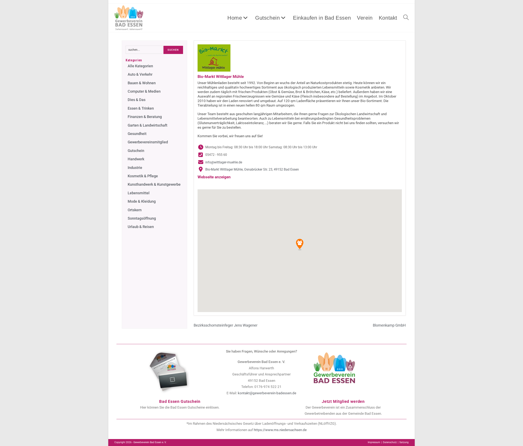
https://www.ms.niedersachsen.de (280, 430)
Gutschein (136, 150)
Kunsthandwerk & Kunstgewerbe (154, 184)
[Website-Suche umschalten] (406, 17)
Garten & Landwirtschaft (147, 125)
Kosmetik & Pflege (143, 176)
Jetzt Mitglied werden (343, 401)
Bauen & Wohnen (142, 83)
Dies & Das (136, 100)
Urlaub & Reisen (141, 227)
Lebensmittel (139, 193)
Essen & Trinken (141, 108)
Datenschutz (390, 442)
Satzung (404, 442)
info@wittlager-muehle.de (223, 162)
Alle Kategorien (140, 66)
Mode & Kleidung (142, 201)
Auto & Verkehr (140, 74)
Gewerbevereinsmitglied (148, 142)
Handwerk (136, 159)
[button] (299, 245)
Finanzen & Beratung (145, 117)
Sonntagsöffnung (142, 218)
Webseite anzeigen (214, 177)
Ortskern (135, 210)
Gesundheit (137, 133)
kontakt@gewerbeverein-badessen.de (267, 393)
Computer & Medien (144, 91)
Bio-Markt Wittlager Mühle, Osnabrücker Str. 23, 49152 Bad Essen (252, 169)
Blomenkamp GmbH (389, 325)
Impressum (374, 442)
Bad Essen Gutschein (179, 401)
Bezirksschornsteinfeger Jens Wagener (225, 325)
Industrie (135, 167)
